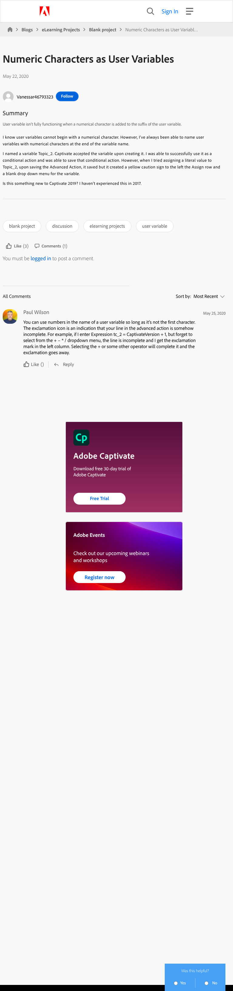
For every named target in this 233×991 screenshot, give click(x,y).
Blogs (27, 29)
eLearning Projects (61, 29)
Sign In (170, 11)
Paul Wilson (36, 312)
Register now (100, 577)
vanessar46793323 (35, 97)
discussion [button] (62, 226)
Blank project (102, 29)
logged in (41, 258)
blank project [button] (22, 226)
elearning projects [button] (107, 226)
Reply (68, 364)
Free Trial (99, 498)
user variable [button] (154, 226)
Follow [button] (67, 96)
